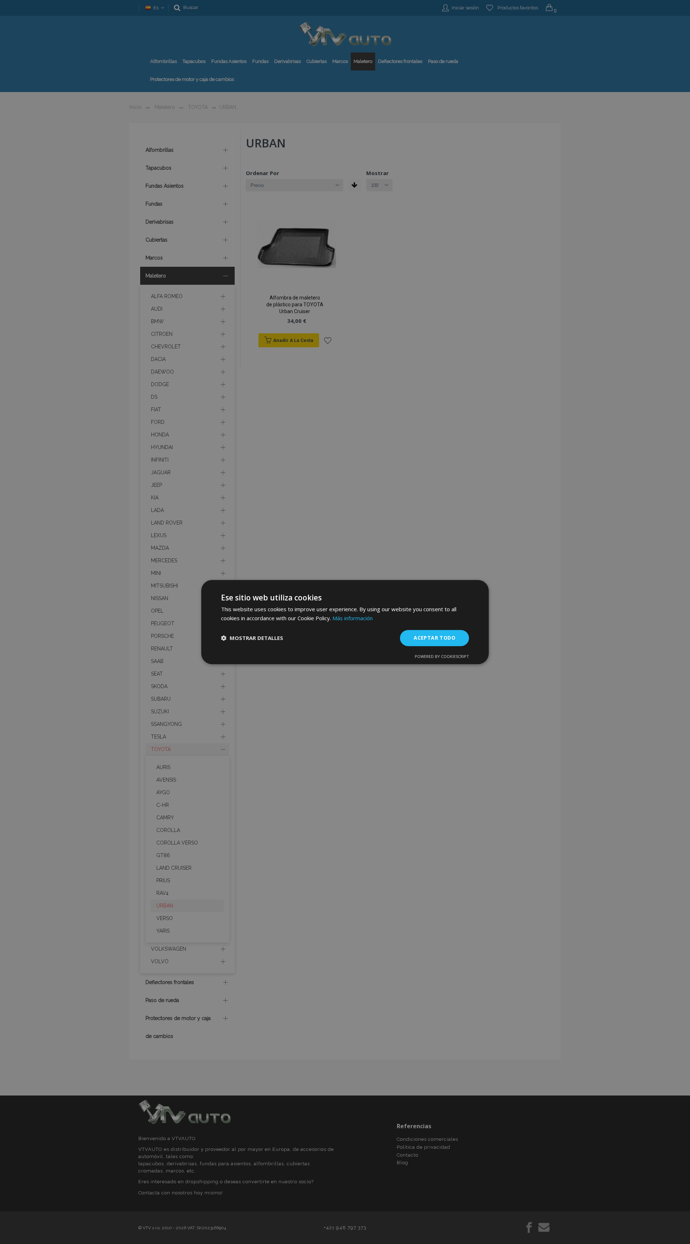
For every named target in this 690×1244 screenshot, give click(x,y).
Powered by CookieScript (442, 656)
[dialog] (345, 622)
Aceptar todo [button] (434, 637)
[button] (252, 638)
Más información (352, 618)
